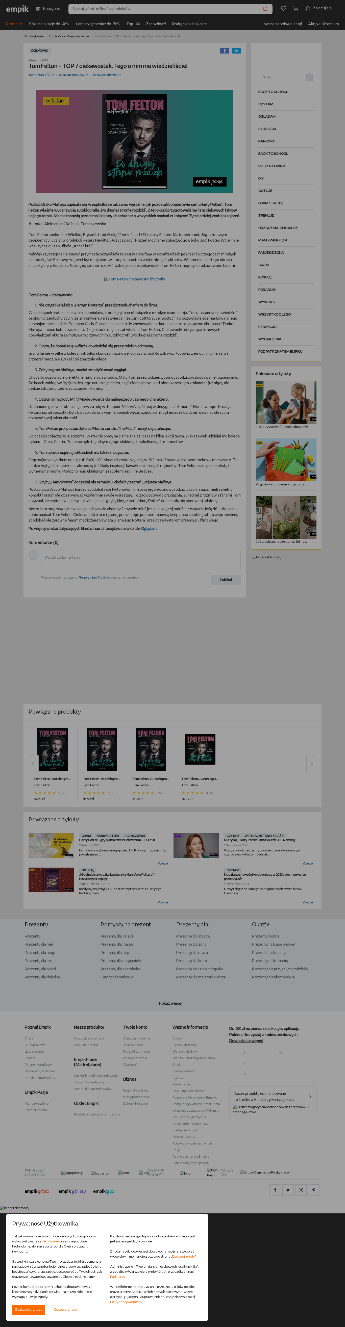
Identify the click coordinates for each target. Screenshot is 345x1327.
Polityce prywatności (125, 1302)
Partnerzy (117, 1277)
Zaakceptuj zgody (28, 1309)
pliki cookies (50, 1241)
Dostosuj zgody (65, 1309)
